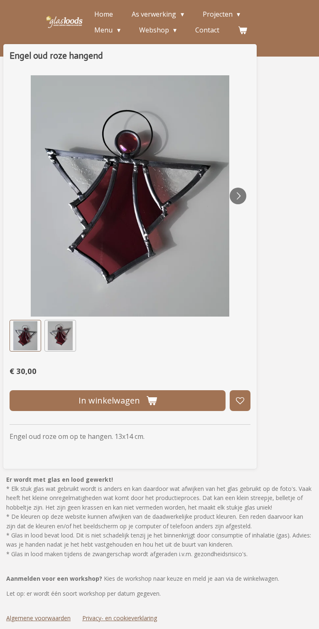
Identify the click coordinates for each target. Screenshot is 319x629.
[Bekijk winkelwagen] (242, 30)
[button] (25, 336)
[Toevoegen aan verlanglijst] (240, 400)
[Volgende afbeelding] (238, 196)
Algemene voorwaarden (38, 618)
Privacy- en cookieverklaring (119, 618)
